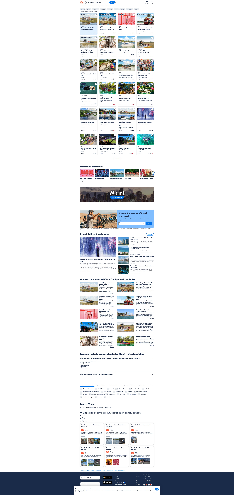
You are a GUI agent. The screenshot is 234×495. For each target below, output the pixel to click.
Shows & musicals (85, 365)
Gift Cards (138, 484)
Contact (116, 476)
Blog (137, 480)
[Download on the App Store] (107, 482)
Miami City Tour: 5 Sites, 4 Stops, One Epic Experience (90, 448)
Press (137, 482)
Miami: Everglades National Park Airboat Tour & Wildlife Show (91, 425)
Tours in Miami (110, 470)
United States (87, 470)
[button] (89, 24)
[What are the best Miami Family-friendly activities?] (152, 374)
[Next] (153, 173)
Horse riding (83, 366)
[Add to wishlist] (96, 15)
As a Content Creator (147, 478)
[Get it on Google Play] (107, 477)
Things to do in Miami (100, 470)
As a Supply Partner (147, 476)
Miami (93, 407)
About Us (137, 476)
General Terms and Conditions (120, 484)
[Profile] (152, 2)
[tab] (87, 385)
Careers (137, 478)
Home (81, 470)
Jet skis (82, 363)
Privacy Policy (117, 480)
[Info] (97, 12)
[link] (89, 24)
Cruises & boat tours (85, 362)
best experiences (107, 407)
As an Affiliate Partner (147, 480)
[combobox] (97, 2)
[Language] (147, 2)
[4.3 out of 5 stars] (84, 421)
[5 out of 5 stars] (92, 427)
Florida (92, 470)
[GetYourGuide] (82, 2)
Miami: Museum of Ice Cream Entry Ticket (115, 447)
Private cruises (84, 367)
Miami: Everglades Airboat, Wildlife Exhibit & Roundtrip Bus (115, 425)
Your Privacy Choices (119, 482)
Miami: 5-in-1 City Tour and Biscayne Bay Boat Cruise (141, 425)
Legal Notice (117, 478)
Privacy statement (83, 229)
